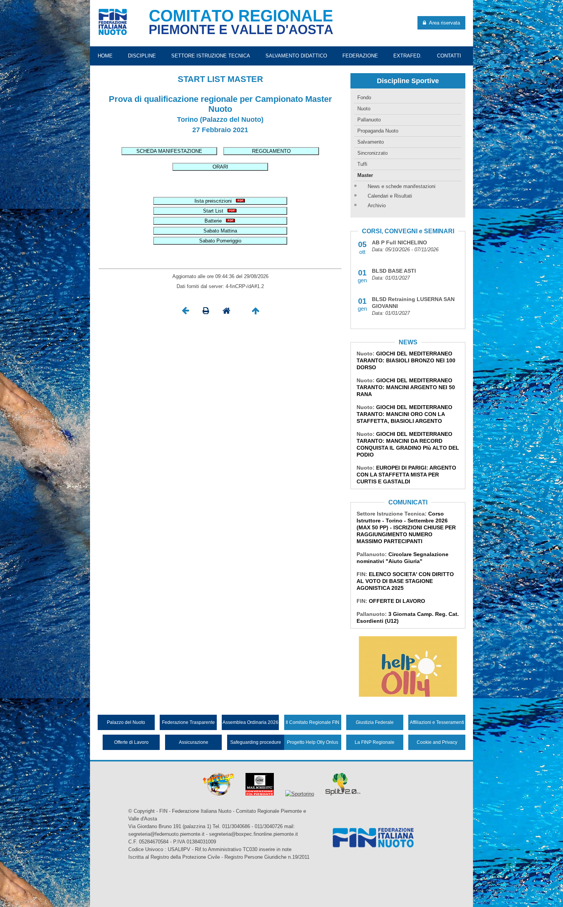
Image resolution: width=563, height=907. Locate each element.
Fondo (364, 97)
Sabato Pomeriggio (220, 241)
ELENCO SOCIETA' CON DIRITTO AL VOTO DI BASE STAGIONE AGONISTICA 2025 (405, 581)
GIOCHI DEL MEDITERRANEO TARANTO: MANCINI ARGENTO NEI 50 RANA (406, 387)
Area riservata (443, 23)
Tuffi (362, 164)
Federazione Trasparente (188, 722)
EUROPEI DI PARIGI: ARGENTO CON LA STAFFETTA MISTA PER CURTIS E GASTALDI (406, 475)
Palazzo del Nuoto (126, 722)
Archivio (377, 205)
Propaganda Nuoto (377, 131)
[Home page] (226, 313)
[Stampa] (205, 313)
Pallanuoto (369, 120)
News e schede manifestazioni (401, 186)
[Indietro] (185, 313)
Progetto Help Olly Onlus (312, 742)
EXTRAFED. (407, 56)
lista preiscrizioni (215, 201)
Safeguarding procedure (255, 742)
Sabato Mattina (220, 231)
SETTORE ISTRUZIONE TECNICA (210, 56)
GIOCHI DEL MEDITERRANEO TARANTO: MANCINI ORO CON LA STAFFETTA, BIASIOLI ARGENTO (404, 414)
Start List (214, 211)
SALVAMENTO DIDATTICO (296, 56)
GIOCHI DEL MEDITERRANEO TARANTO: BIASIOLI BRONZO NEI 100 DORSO (406, 360)
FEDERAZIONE (360, 56)
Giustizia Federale (375, 722)
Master (365, 175)
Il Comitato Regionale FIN (312, 722)
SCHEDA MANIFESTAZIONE (169, 151)
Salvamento (370, 142)
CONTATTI (449, 56)
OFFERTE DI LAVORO (397, 601)
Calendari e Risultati (390, 196)
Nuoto (363, 108)
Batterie (215, 221)
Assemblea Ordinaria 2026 (250, 722)
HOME (105, 56)
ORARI (220, 167)
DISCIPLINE (142, 56)
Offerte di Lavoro (131, 742)
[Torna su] (255, 313)
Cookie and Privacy (437, 742)
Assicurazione (193, 742)
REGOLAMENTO (271, 151)
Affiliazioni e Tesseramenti (437, 722)
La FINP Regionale (374, 742)
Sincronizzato (372, 153)
